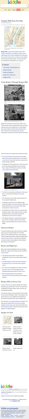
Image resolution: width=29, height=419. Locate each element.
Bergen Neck (7, 55)
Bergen (13, 308)
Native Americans (16, 303)
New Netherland (5, 306)
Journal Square (6, 169)
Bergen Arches (21, 192)
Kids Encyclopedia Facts (6, 22)
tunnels (9, 127)
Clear (24, 6)
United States (8, 53)
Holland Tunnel (7, 263)
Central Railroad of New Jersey (11, 156)
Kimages (14, 9)
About (12, 415)
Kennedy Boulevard (7, 255)
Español (22, 9)
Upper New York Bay (19, 131)
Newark (14, 169)
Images (9, 9)
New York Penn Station (15, 215)
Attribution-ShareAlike (6, 392)
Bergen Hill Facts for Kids (7, 396)
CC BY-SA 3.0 (15, 410)
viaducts (9, 240)
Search (26, 5)
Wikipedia (13, 413)
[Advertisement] (14, 15)
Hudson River (11, 57)
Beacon (24, 297)
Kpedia (18, 9)
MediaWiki (8, 414)
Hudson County (19, 57)
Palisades (16, 51)
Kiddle (2, 415)
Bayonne (19, 158)
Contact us (22, 415)
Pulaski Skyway (21, 261)
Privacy (16, 415)
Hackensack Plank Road (8, 275)
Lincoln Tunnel (7, 269)
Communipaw (9, 305)
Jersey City (6, 160)
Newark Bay (5, 158)
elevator (11, 238)
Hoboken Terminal (14, 208)
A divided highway (6, 261)
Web (5, 9)
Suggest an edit (16, 401)
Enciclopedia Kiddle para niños (7, 417)
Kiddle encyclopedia (14, 389)
